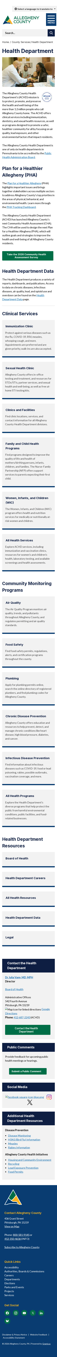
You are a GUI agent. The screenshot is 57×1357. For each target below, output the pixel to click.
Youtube (24, 1313)
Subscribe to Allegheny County (21, 1247)
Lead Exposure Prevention (23, 1167)
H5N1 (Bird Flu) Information (24, 1139)
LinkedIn (41, 1313)
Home (5, 42)
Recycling (13, 1163)
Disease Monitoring (19, 1135)
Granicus (46, 1343)
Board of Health (14, 989)
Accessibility (11, 1267)
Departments (12, 1279)
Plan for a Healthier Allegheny (24, 183)
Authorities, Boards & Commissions (24, 1271)
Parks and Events (14, 1287)
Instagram (16, 1313)
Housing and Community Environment (29, 1159)
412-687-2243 (22, 1017)
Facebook (7, 1313)
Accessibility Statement (14, 1337)
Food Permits (15, 1171)
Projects (9, 1291)
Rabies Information (19, 1147)
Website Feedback (38, 1334)
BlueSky (7, 1321)
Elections (9, 1283)
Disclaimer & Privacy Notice (14, 1334)
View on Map (11, 1226)
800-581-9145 (21, 1234)
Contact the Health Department (26, 1030)
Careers (9, 1275)
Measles (13, 1143)
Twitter (33, 1313)
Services (9, 1295)
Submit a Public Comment (26, 1071)
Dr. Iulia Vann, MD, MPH (19, 977)
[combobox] (34, 9)
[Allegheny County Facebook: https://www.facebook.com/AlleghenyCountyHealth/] (24, 1096)
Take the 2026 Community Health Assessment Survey (26, 256)
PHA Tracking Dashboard (21, 207)
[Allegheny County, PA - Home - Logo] (20, 20)
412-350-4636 (12, 1238)
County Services (21, 42)
